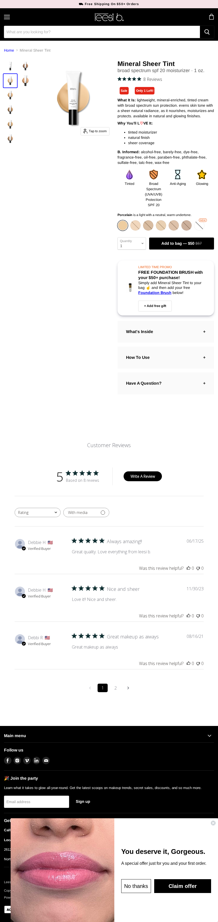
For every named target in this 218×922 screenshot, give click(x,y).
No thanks (136, 886)
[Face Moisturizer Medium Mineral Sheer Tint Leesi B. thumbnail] (10, 110)
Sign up (83, 801)
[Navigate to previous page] (90, 688)
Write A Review (143, 476)
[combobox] (38, 512)
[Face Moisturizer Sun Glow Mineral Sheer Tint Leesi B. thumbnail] (25, 66)
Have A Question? (144, 383)
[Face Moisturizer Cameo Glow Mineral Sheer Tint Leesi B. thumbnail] (10, 124)
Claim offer (183, 886)
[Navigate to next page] (128, 688)
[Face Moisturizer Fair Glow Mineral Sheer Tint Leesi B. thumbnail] (25, 81)
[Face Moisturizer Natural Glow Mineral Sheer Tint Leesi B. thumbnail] (10, 139)
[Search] (207, 32)
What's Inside (139, 331)
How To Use (138, 357)
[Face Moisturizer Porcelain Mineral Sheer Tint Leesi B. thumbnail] (10, 81)
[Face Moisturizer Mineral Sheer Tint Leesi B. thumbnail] (10, 66)
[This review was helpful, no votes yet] (188, 568)
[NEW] (200, 229)
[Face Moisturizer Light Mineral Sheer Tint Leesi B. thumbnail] (10, 95)
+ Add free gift (155, 306)
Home (9, 50)
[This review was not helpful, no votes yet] (198, 568)
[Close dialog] (213, 823)
